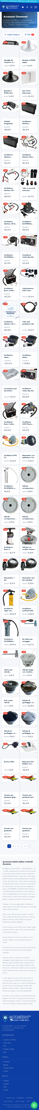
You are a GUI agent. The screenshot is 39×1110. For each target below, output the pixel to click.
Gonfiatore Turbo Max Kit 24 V (27, 257)
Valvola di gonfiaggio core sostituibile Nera (10, 733)
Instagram (6, 1084)
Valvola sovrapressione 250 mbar (28, 518)
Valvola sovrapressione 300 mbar (10, 518)
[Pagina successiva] (30, 846)
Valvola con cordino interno (28, 548)
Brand (28, 1101)
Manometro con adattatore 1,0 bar (28, 457)
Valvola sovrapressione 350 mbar (28, 488)
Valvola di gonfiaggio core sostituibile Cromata (28, 703)
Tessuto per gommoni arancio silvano (28, 830)
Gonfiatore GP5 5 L (10, 456)
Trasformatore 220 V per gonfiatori (27, 290)
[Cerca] (23, 7)
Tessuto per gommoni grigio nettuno (10, 797)
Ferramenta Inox (10, 1098)
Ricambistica (29, 1098)
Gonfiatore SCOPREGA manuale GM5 (9, 641)
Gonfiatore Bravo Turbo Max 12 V (9, 424)
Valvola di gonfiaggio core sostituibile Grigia (28, 734)
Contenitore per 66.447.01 (10, 389)
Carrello (5, 1071)
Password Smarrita (8, 1068)
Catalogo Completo (8, 1049)
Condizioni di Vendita (9, 1040)
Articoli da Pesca (8, 1101)
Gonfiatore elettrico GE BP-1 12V (10, 223)
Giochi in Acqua (19, 1101)
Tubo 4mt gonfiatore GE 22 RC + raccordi (28, 325)
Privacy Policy (7, 1043)
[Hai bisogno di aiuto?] (34, 1105)
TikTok (5, 1087)
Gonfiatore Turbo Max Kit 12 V (27, 390)
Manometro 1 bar (9, 579)
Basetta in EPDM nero (8, 92)
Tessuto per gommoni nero (28, 796)
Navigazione (20, 1098)
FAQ (4, 1046)
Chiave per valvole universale (8, 672)
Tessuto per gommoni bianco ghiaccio (10, 830)
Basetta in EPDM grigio (28, 61)
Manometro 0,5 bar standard (28, 579)
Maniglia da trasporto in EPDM (8, 62)
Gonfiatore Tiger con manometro (8, 610)
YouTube (5, 1090)
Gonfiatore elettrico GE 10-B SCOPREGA (10, 324)
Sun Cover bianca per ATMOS (26, 93)
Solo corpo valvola (8, 701)
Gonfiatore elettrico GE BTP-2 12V (9, 190)
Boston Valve (9, 761)
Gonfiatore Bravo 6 (8, 548)
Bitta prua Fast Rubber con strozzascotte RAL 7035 (28, 764)
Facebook (6, 1081)
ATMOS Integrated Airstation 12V (9, 123)
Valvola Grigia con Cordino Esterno (27, 672)
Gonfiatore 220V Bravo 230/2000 (27, 424)
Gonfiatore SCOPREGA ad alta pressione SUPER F (10, 489)
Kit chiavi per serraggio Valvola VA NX (27, 641)
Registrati (5, 1065)
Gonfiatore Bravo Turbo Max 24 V (9, 290)
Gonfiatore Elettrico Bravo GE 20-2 (28, 157)
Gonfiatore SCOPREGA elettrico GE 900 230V (9, 258)
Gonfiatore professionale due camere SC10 (27, 611)
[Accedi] (27, 7)
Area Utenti (6, 1062)
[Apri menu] (36, 7)
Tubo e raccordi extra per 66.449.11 (28, 190)
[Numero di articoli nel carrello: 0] (31, 7)
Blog (4, 1052)
